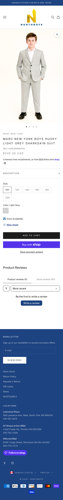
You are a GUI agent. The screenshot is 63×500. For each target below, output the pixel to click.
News (6, 391)
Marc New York (13, 134)
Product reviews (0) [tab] (17, 279)
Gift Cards (8, 386)
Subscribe (14, 360)
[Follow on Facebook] (4, 463)
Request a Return (11, 381)
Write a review (31, 303)
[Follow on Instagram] (12, 463)
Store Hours (9, 371)
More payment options (31, 252)
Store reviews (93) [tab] (46, 279)
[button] (10, 225)
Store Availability (15, 218)
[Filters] (6, 288)
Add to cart (31, 235)
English (45, 473)
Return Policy (9, 376)
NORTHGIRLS (10, 396)
